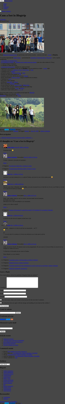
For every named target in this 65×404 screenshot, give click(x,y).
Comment (3, 287)
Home (5, 4)
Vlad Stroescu (7, 390)
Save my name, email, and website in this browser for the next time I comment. (23, 300)
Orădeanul (15, 70)
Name (1, 290)
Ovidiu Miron (11, 147)
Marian (13, 71)
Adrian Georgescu (8, 371)
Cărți (4, 5)
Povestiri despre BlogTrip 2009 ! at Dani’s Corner (22, 169)
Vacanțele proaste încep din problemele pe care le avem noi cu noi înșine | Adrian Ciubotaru (33, 265)
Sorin (23, 73)
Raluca (14, 73)
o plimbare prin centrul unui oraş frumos (25, 62)
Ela (20, 74)
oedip (8, 225)
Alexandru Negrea (8, 374)
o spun (45, 68)
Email (1, 293)
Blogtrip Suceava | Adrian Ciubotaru (19, 263)
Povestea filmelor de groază (10, 345)
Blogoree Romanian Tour (10, 55)
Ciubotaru (6, 7)
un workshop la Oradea (7, 62)
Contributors (6, 397)
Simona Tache (7, 387)
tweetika (12, 83)
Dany (20, 70)
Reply (5, 153)
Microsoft (48, 57)
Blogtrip (3, 137)
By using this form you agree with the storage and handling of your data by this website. (26, 303)
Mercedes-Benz (41, 57)
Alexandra (9, 82)
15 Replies (3, 19)
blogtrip (27, 131)
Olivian (26, 76)
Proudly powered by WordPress (8, 401)
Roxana (19, 73)
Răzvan (16, 82)
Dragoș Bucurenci (8, 381)
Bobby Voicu (17, 57)
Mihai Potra (26, 85)
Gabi (32, 70)
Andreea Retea (7, 375)
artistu (9, 184)
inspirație (15, 131)
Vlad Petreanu (7, 389)
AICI (17, 94)
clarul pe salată (16, 77)
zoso (10, 79)
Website (2, 296)
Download (3, 95)
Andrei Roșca (7, 377)
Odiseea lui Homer (8, 339)
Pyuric (17, 88)
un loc (49, 55)
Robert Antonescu (8, 386)
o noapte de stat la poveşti (8, 67)
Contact (5, 8)
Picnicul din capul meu (9, 343)
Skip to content (8, 1)
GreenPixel (33, 57)
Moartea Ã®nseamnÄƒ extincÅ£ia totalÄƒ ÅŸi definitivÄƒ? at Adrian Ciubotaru (31, 210)
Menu (2, 1)
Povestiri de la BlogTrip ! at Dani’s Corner (20, 166)
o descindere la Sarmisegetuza (9, 61)
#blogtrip (32, 92)
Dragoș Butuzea (7, 383)
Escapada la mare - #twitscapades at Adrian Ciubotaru (23, 260)
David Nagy (26, 70)
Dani (8, 174)
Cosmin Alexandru (8, 380)
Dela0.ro (5, 399)
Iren (4, 384)
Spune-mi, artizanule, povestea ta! (18, 268)
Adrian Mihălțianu (8, 372)
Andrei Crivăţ (17, 85)
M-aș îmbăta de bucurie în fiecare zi (12, 342)
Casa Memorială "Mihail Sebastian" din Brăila (25, 353)
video (19, 95)
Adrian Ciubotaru (45, 131)
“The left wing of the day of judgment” (13, 340)
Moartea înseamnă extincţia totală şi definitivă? (19, 137)
